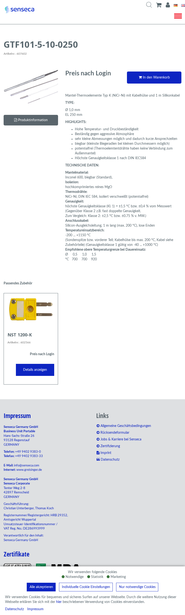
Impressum (35, 609)
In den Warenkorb (156, 77)
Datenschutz (14, 609)
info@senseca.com (26, 465)
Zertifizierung (109, 446)
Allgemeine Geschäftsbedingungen (125, 426)
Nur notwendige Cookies (137, 587)
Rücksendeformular (114, 432)
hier (59, 602)
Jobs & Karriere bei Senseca (120, 439)
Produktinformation (32, 120)
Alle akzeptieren (41, 587)
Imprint (105, 453)
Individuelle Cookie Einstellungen (86, 587)
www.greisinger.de (29, 469)
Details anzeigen (35, 370)
